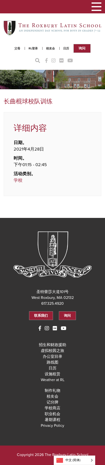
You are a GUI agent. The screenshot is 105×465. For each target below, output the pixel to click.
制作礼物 (52, 390)
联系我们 (41, 315)
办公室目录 (52, 356)
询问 (82, 48)
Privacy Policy (52, 425)
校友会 (50, 48)
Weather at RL (52, 379)
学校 (18, 180)
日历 (66, 48)
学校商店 (52, 408)
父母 (17, 48)
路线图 (52, 362)
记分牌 (52, 402)
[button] (96, 6)
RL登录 (33, 48)
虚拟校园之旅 (52, 350)
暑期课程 (52, 419)
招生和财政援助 (52, 344)
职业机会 (52, 413)
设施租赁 (52, 374)
